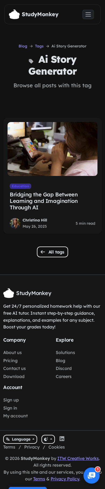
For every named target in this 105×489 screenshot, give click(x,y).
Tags (39, 46)
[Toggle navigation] (88, 14)
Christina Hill (35, 220)
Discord (64, 368)
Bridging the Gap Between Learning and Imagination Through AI (44, 201)
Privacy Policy (65, 478)
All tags (56, 252)
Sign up (11, 400)
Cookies (56, 447)
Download (13, 376)
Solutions (65, 352)
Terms (9, 447)
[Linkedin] (62, 439)
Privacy (32, 447)
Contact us (14, 368)
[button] (91, 475)
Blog (23, 46)
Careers (64, 376)
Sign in (10, 408)
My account (15, 415)
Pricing (10, 360)
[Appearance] (48, 439)
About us (12, 352)
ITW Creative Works (78, 458)
